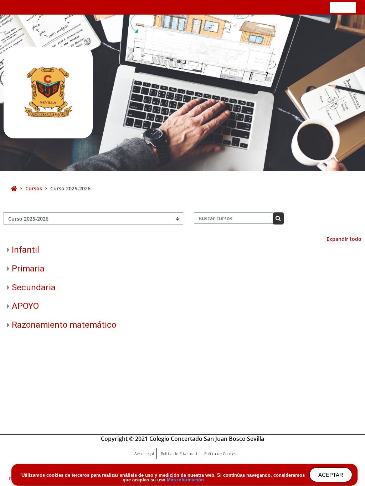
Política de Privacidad (179, 453)
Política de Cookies (220, 453)
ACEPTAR (330, 475)
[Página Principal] (48, 92)
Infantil (25, 250)
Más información (185, 479)
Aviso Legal (144, 453)
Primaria (28, 269)
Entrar (342, 7)
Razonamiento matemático (64, 325)
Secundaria (34, 287)
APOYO (25, 306)
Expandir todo (344, 239)
